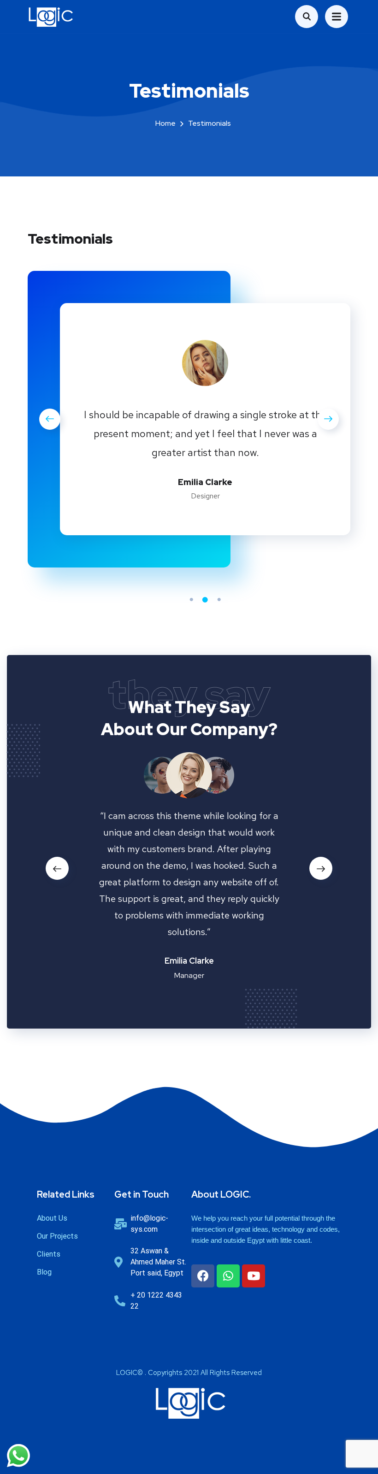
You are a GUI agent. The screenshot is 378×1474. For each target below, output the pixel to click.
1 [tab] (191, 599)
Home (165, 123)
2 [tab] (205, 599)
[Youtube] (253, 1275)
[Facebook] (202, 1275)
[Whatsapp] (228, 1275)
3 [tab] (219, 599)
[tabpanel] (205, 421)
